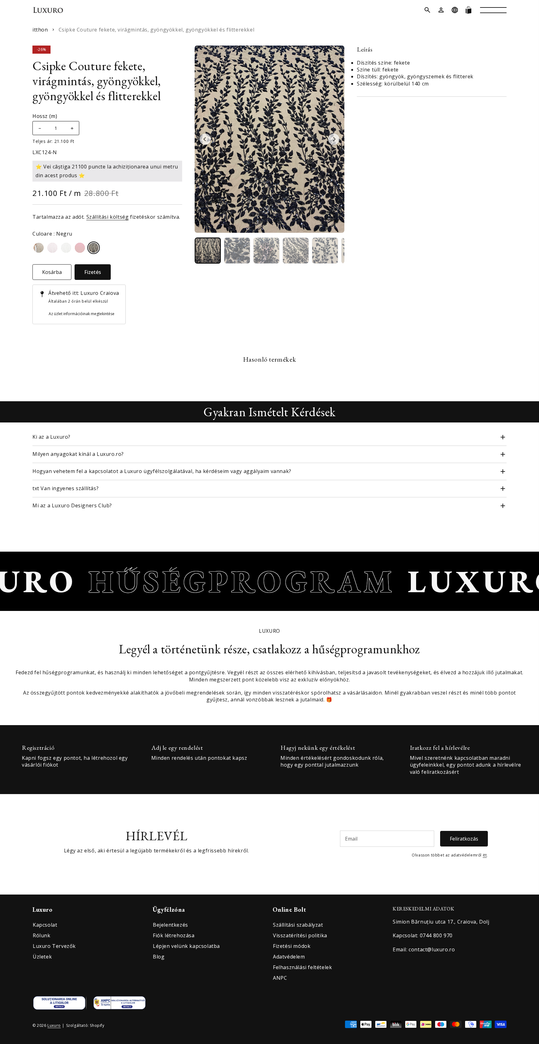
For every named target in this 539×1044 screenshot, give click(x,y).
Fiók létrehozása (174, 935)
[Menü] (493, 10)
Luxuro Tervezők (54, 946)
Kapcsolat (45, 924)
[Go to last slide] (205, 139)
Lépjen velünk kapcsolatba (186, 946)
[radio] (38, 247)
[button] (427, 10)
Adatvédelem (289, 956)
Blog (158, 956)
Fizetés (92, 272)
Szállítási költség (107, 216)
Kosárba (52, 272)
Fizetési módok (291, 946)
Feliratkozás (464, 838)
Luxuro (54, 1025)
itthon (40, 29)
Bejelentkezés (170, 924)
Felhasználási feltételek (302, 967)
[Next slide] (333, 139)
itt (485, 855)
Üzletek (42, 956)
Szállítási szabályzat (298, 924)
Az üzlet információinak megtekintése (81, 313)
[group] (208, 250)
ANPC (280, 977)
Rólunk (42, 935)
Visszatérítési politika (300, 935)
